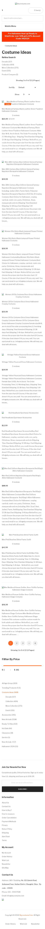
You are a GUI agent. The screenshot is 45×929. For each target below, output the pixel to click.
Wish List (5, 860)
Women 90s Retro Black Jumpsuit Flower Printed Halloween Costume (21, 239)
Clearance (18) (7, 733)
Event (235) (10, 710)
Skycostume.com (26, 915)
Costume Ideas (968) (10, 692)
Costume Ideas (11, 46)
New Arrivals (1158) (9, 719)
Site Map (5, 868)
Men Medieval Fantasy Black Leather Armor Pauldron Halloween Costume (22, 110)
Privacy (5, 825)
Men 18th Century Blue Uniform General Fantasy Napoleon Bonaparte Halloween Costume (20, 170)
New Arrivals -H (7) (9, 742)
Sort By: (12, 87)
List (13, 80)
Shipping (5, 833)
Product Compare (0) (10, 75)
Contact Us (6, 806)
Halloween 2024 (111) (10, 746)
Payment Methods (9, 821)
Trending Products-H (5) (11, 688)
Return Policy (7, 829)
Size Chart (6, 836)
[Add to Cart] (38, 105)
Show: (17, 94)
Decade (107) (11, 697)
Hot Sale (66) (7, 728)
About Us (5, 803)
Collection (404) (12, 701)
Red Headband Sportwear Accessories (17, 418)
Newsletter (6, 864)
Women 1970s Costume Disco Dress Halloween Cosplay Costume (20, 303)
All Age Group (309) (9, 683)
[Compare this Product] (38, 105)
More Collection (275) (14, 706)
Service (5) (6, 737)
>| (35, 643)
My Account (6, 853)
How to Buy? (7, 810)
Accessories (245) (9, 715)
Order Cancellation (9, 818)
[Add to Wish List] (38, 105)
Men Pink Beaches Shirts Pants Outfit (16, 540)
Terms (4, 840)
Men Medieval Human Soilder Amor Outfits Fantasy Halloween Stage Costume (21, 595)
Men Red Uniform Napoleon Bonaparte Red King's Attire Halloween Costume (21, 477)
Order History (7, 856)
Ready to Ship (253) (9, 724)
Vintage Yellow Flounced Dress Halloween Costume (22, 362)
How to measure (8, 814)
